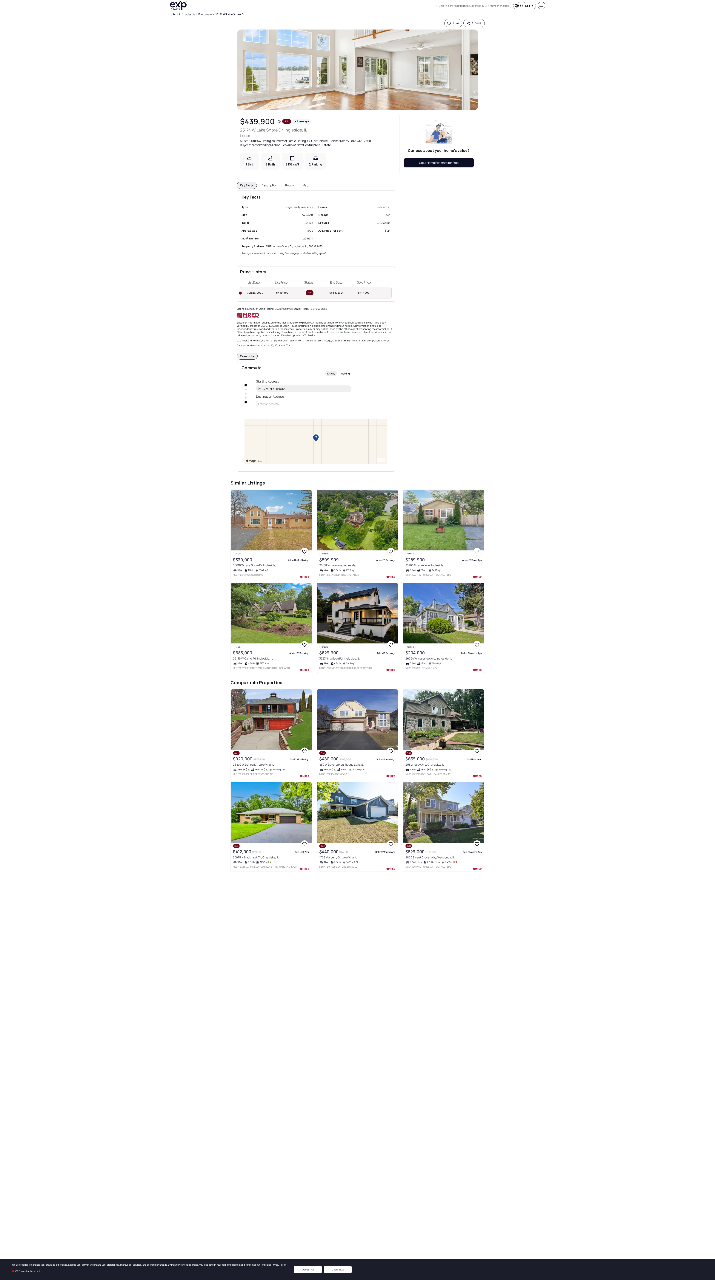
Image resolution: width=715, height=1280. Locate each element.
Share (476, 23)
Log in (529, 5)
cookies (24, 1265)
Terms (263, 1265)
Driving (331, 373)
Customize (338, 1269)
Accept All (308, 1269)
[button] (357, 70)
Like (456, 23)
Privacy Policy (279, 1265)
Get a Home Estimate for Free (439, 163)
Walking (345, 373)
